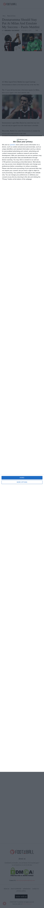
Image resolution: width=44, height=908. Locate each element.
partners (12, 144)
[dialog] (22, 454)
